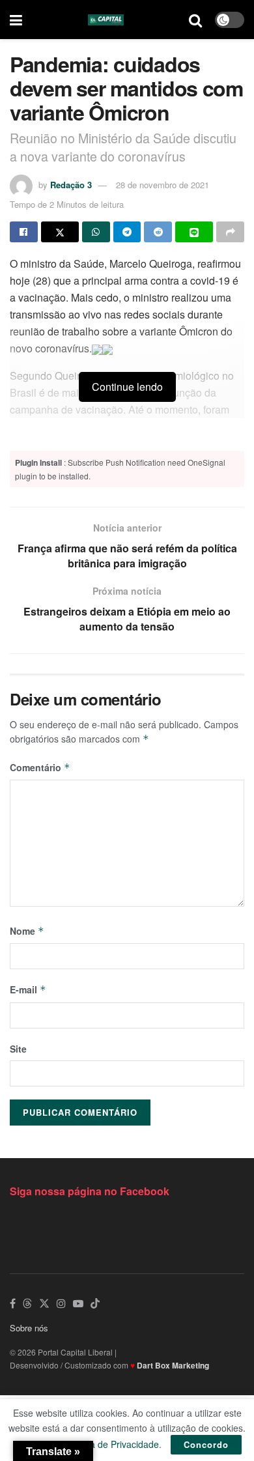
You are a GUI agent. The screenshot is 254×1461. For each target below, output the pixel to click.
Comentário (40, 767)
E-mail (28, 989)
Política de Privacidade (112, 1444)
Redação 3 (71, 184)
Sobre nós (29, 1328)
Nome (27, 930)
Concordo (206, 1444)
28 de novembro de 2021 (162, 184)
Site (18, 1048)
